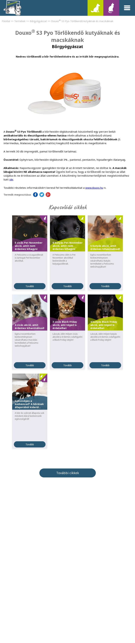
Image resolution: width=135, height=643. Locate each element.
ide (11, 179)
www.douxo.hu (94, 187)
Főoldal (6, 21)
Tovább (29, 286)
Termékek (19, 21)
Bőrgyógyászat (38, 21)
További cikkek (67, 473)
